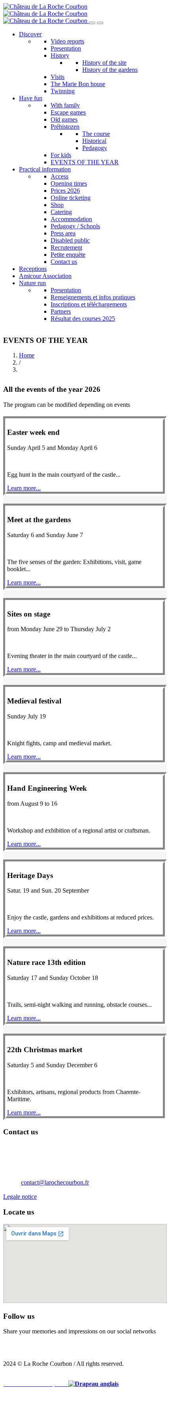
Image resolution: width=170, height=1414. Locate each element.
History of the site (104, 62)
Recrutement (66, 247)
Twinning (63, 91)
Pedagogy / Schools (75, 226)
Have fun (30, 98)
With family (65, 105)
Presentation (66, 48)
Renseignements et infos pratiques (93, 297)
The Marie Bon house (78, 84)
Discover (30, 34)
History (60, 55)
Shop (57, 204)
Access (59, 176)
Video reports (67, 41)
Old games (64, 119)
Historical (94, 140)
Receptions (33, 268)
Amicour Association (45, 276)
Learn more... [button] (24, 488)
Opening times (69, 183)
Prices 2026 (65, 190)
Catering (61, 212)
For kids (61, 155)
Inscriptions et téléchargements (89, 304)
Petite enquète (68, 254)
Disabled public (70, 240)
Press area (63, 233)
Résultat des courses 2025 (83, 318)
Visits (57, 76)
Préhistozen (65, 126)
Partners (61, 311)
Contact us (64, 261)
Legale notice (20, 1196)
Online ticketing (71, 197)
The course (96, 133)
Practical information (45, 169)
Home (26, 355)
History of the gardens (110, 69)
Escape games (68, 112)
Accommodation (71, 219)
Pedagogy (94, 148)
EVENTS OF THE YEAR (85, 162)
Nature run (32, 283)
